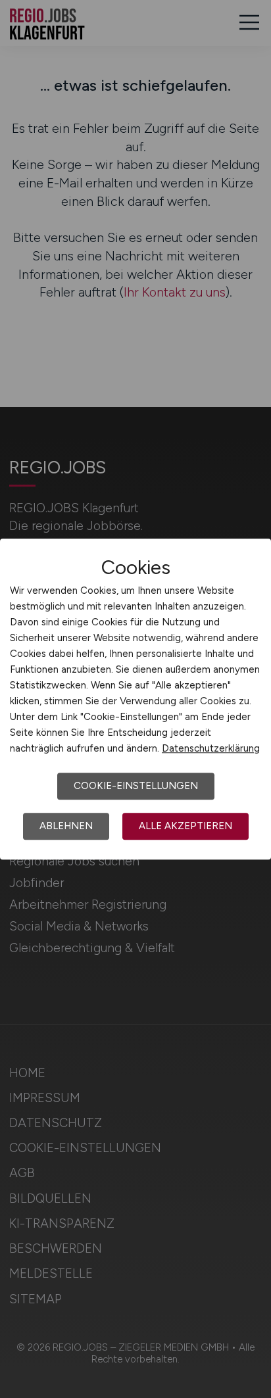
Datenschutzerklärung (211, 748)
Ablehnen (66, 826)
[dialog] (135, 699)
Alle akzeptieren (185, 826)
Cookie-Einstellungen (136, 786)
